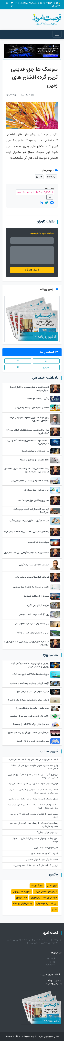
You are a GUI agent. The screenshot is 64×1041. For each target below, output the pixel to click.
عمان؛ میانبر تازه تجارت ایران (46, 847)
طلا (18, 361)
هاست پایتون (21, 897)
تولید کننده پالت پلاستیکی (46, 903)
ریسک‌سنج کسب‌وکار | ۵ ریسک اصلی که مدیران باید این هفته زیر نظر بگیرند (34, 825)
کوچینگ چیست (37, 885)
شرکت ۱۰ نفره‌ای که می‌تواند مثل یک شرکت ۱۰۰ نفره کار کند (32, 759)
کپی (50, 197)
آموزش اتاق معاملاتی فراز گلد (45, 891)
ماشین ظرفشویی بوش (22, 891)
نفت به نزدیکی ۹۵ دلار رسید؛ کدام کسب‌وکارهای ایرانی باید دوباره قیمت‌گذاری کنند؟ (33, 806)
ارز (46, 361)
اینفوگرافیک (50, 965)
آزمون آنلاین (52, 885)
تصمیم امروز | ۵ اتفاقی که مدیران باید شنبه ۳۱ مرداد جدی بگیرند (33, 816)
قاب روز (39, 177)
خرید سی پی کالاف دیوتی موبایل (44, 897)
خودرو (46, 367)
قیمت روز (51, 958)
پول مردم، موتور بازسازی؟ (47, 832)
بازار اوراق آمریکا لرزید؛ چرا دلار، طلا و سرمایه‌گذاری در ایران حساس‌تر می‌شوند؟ (33, 776)
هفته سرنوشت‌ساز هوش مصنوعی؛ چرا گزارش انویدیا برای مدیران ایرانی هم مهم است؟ (33, 791)
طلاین (54, 909)
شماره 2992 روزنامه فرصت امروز (44, 853)
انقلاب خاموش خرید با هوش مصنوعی (42, 859)
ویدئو (52, 961)
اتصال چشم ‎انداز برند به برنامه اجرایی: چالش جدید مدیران (33, 799)
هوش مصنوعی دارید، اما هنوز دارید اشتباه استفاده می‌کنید (33, 784)
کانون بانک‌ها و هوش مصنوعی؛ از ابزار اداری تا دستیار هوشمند (35, 840)
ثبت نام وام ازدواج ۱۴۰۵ (22, 903)
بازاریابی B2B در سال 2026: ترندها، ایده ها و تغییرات (35, 865)
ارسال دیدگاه (32, 270)
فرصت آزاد (51, 177)
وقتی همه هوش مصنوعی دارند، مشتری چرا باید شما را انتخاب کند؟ (34, 767)
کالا (18, 367)
